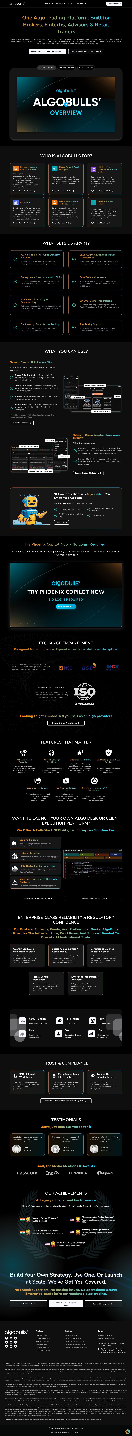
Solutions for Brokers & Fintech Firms (76, 1348)
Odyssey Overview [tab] (66, 67)
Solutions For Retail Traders (73, 1338)
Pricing (71, 4)
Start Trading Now (27, 1304)
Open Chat (60, 522)
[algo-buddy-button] (127, 1431)
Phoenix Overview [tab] (86, 67)
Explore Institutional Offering (101, 191)
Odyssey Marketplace (43, 1338)
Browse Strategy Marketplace (87, 473)
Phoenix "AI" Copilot (42, 1341)
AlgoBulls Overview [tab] (46, 67)
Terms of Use (55, 1432)
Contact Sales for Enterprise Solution (46, 51)
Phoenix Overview (41, 1335)
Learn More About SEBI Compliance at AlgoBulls (64, 1101)
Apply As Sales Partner (105, 1335)
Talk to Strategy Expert (102, 1304)
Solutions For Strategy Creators (75, 1341)
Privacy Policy (65, 1432)
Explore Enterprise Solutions (23, 191)
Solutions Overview (71, 1335)
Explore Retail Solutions (99, 223)
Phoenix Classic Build (43, 1351)
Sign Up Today (113, 4)
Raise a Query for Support (106, 1338)
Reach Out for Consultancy (64, 723)
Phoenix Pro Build (41, 1344)
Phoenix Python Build (42, 1348)
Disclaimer (75, 1432)
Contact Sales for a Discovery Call (36, 898)
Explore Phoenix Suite (20, 423)
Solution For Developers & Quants (75, 1344)
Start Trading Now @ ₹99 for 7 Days (84, 51)
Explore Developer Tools (60, 223)
